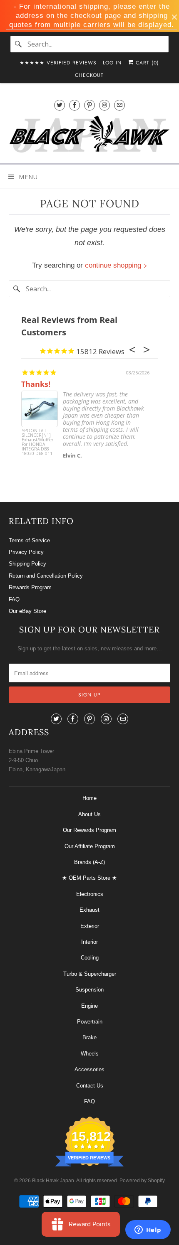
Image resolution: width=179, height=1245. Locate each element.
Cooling (90, 958)
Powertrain (89, 1022)
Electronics (89, 894)
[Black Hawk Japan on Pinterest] (89, 105)
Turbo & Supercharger (89, 974)
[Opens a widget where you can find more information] (148, 1230)
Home (89, 798)
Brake (89, 1037)
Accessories (89, 1069)
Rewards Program (30, 587)
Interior (89, 942)
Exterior (89, 926)
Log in (112, 62)
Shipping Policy (27, 564)
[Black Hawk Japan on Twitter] (59, 105)
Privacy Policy (26, 552)
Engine (89, 1006)
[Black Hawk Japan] (90, 135)
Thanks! (35, 384)
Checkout (89, 75)
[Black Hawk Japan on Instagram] (104, 105)
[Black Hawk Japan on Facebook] (74, 105)
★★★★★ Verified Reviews (58, 62)
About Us (89, 814)
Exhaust (89, 910)
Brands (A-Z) (89, 862)
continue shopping (114, 265)
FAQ (14, 599)
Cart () (146, 62)
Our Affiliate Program (90, 846)
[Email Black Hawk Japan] (119, 105)
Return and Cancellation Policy (46, 576)
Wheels (90, 1054)
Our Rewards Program (89, 830)
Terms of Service (29, 540)
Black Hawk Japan (53, 1180)
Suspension (89, 990)
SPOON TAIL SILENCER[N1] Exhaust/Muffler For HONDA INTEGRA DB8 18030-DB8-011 (37, 442)
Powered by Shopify (142, 1180)
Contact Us (89, 1086)
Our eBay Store (27, 611)
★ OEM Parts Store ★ (89, 878)
